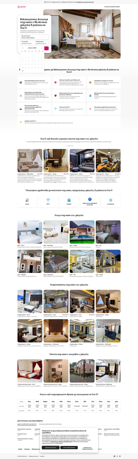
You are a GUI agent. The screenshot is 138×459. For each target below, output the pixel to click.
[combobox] (34, 38)
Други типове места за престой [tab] (26, 424)
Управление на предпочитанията (87, 448)
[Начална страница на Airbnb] (21, 6)
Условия (42, 456)
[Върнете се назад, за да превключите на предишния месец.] (22, 47)
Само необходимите (69, 447)
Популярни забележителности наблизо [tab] (50, 424)
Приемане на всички (50, 447)
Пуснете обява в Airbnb (112, 7)
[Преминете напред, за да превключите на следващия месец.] (41, 47)
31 (22, 71)
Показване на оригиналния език (85, 2)
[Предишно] (66, 145)
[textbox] (27, 43)
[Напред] (72, 145)
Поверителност (33, 456)
